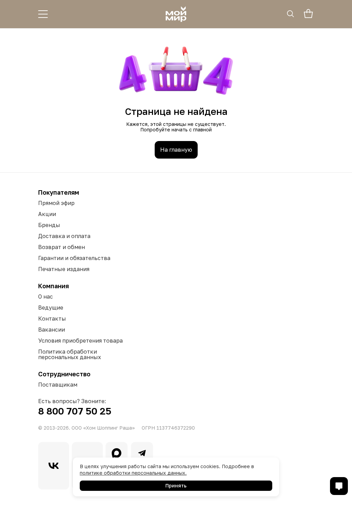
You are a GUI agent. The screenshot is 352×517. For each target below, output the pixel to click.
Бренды (49, 225)
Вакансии (51, 329)
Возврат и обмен (61, 247)
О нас (45, 296)
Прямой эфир (56, 203)
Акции (47, 214)
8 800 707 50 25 (74, 411)
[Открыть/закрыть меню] (43, 14)
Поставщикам (57, 384)
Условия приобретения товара (80, 340)
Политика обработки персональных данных (69, 354)
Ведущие (50, 307)
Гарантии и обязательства (74, 258)
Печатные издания (63, 269)
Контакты (52, 318)
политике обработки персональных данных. (133, 473)
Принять (176, 485)
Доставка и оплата (64, 236)
